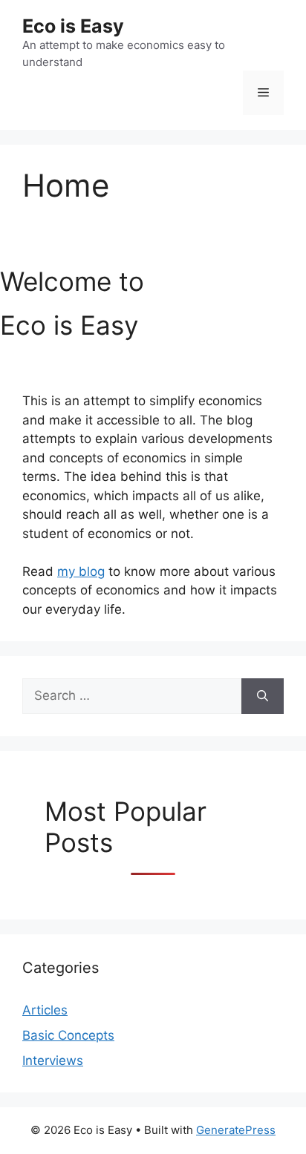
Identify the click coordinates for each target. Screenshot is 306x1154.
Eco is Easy (73, 26)
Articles (45, 1010)
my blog (81, 571)
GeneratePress (236, 1130)
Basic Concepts (68, 1035)
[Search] (262, 696)
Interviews (52, 1060)
